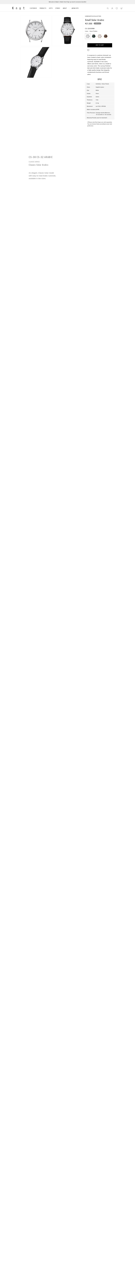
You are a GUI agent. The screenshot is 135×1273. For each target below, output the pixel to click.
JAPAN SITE (75, 8)
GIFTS (51, 8)
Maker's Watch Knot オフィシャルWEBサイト (18, 8)
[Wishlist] (117, 8)
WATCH (91, 16)
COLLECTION (97, 16)
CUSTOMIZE (33, 8)
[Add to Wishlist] (88, 50)
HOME (87, 16)
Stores (57, 8)
